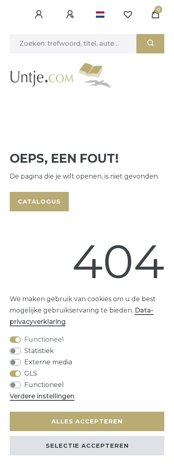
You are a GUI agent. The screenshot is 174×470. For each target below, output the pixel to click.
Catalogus (39, 201)
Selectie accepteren (87, 445)
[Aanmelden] (40, 14)
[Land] (100, 14)
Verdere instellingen (42, 396)
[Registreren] (71, 14)
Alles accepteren (87, 421)
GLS (30, 373)
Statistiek (39, 351)
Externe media (48, 362)
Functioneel (44, 339)
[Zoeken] (150, 43)
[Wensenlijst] (128, 14)
